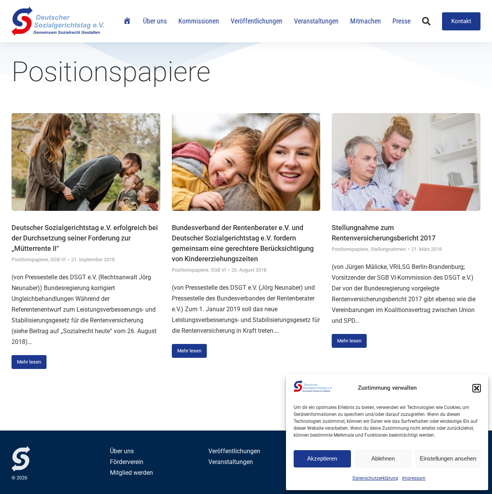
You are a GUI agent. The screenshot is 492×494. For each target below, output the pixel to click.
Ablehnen (383, 458)
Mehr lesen (29, 362)
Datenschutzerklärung (375, 478)
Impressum (414, 478)
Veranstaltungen (230, 462)
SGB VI (58, 259)
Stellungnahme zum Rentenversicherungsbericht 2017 (383, 233)
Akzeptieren (322, 458)
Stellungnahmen (388, 249)
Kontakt (461, 21)
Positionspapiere (30, 259)
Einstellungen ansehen (448, 458)
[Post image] (86, 162)
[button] (476, 388)
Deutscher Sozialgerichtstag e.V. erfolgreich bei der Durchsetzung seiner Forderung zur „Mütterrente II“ (85, 238)
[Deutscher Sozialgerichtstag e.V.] (58, 21)
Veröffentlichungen (234, 451)
